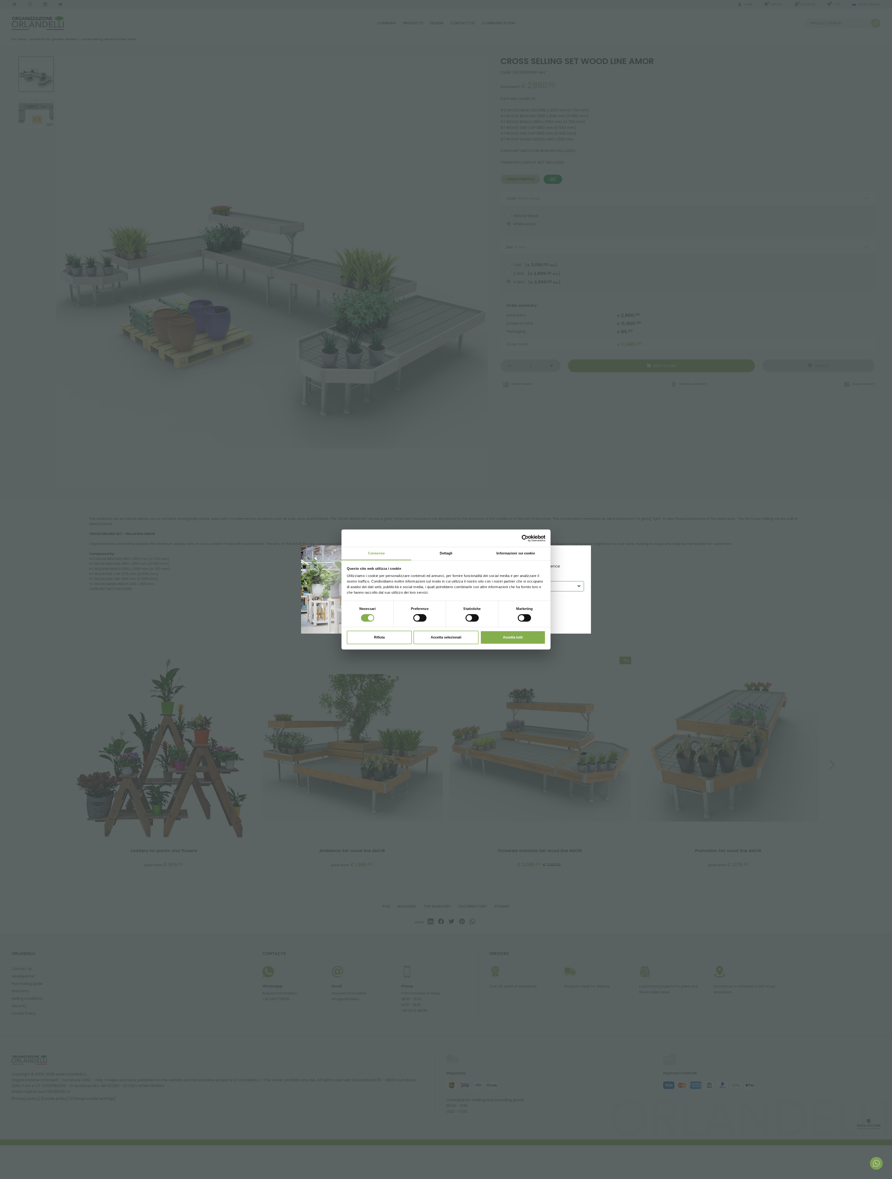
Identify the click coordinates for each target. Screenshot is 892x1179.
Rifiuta (379, 637)
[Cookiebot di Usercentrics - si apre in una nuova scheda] (525, 538)
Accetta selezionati (446, 637)
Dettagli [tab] (446, 553)
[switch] (419, 618)
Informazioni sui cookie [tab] (515, 553)
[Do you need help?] (876, 1163)
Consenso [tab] (376, 553)
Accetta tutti (513, 637)
